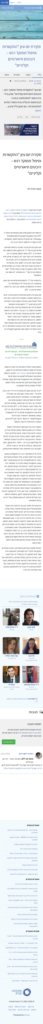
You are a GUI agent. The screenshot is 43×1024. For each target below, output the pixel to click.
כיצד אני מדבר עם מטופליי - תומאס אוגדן (24, 981)
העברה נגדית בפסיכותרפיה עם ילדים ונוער (24, 919)
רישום (12, 2)
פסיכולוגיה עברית (31, 7)
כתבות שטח (35, 81)
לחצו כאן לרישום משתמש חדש (29, 732)
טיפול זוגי (20, 117)
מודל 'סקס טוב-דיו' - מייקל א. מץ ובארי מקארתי (22, 943)
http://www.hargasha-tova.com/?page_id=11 (23, 768)
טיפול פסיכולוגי (35, 117)
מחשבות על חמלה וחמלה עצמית (27, 914)
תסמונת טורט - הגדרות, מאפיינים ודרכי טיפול (23, 853)
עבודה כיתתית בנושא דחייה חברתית (26, 884)
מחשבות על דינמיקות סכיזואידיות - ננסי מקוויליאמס (21, 948)
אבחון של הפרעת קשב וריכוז (28, 849)
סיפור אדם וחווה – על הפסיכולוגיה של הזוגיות (23, 874)
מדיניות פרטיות (23, 1009)
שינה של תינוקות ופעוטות (29, 865)
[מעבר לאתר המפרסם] (21, 129)
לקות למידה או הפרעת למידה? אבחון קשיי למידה (22, 869)
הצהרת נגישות (20, 1006)
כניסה (19, 2)
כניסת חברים (9, 742)
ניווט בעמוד (6, 7)
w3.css (27, 1015)
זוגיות (26, 117)
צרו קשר (31, 1006)
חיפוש (3, 2)
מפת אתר (12, 1009)
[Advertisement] (21, 796)
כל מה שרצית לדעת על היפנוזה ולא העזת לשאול (22, 896)
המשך (38, 110)
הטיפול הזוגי (21, 373)
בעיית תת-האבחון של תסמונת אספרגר (25, 844)
